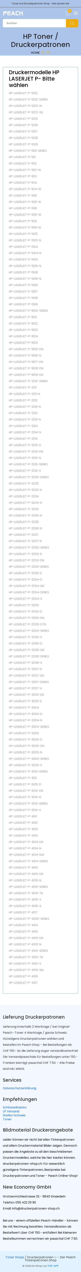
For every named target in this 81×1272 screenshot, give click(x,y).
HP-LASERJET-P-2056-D (25, 643)
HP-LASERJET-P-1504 (23, 246)
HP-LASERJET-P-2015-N (25, 458)
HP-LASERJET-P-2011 (23, 387)
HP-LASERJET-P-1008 (23, 137)
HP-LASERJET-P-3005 (24, 733)
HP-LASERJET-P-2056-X (25, 662)
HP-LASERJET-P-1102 (23, 163)
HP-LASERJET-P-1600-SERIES (28, 310)
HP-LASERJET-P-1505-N (25, 266)
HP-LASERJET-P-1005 (23, 118)
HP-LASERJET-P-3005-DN (26, 746)
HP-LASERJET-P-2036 (24, 522)
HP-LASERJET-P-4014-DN (26, 842)
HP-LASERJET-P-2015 (23, 438)
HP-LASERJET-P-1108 (23, 208)
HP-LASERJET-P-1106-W (25, 201)
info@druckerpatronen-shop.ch (35, 1208)
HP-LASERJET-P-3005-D (25, 739)
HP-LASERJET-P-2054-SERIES (29, 592)
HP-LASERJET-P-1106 (23, 195)
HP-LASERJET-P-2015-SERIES (28, 464)
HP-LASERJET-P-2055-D (25, 611)
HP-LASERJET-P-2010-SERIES (28, 381)
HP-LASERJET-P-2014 (23, 426)
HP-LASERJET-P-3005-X (25, 765)
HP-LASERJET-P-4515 (23, 931)
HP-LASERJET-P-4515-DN (26, 938)
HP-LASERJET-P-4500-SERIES (29, 918)
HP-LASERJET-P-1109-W (25, 227)
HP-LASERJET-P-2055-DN (26, 618)
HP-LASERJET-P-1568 (23, 298)
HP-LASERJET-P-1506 (23, 272)
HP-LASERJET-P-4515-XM (26, 970)
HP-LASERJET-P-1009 (23, 144)
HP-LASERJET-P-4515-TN (26, 957)
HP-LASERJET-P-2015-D (25, 445)
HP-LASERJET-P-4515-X (25, 963)
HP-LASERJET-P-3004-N (25, 720)
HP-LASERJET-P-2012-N (25, 406)
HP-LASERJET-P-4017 (23, 912)
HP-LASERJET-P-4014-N (25, 848)
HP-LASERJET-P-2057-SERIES (29, 682)
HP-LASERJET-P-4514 (23, 925)
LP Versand (11, 1111)
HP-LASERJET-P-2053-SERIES (29, 566)
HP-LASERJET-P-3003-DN (26, 694)
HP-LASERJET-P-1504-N (25, 253)
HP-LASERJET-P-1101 (22, 157)
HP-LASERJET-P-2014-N (25, 432)
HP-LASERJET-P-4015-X (25, 899)
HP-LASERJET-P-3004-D (25, 714)
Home (35, 52)
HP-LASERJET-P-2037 (23, 534)
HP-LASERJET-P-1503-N (25, 240)
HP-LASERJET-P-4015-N (25, 880)
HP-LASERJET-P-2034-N (25, 502)
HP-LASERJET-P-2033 (23, 483)
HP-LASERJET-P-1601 (23, 317)
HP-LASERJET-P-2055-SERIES (29, 630)
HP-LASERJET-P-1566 (23, 285)
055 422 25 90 (25, 1202)
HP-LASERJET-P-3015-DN (26, 790)
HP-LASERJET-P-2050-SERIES (29, 547)
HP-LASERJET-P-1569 (23, 304)
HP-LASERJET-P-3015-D (25, 784)
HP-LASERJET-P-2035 (24, 509)
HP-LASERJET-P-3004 (24, 707)
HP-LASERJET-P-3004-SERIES (29, 726)
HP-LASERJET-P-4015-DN (26, 874)
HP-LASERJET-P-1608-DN (26, 368)
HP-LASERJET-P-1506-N (25, 278)
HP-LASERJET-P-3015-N (25, 797)
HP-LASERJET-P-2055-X (25, 637)
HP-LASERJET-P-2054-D (25, 579)
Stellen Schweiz (14, 1115)
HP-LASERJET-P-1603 (23, 330)
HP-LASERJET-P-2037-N (25, 541)
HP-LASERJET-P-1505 (23, 259)
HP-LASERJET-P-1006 (23, 125)
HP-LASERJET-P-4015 (23, 867)
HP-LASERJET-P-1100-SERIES (28, 150)
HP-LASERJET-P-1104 (23, 182)
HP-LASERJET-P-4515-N (25, 944)
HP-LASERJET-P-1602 (23, 323)
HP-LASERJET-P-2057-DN (26, 675)
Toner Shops (14, 1257)
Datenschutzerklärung (19, 1088)
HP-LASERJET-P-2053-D (25, 554)
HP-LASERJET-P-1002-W (25, 105)
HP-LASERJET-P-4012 (23, 822)
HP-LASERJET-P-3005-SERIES (29, 758)
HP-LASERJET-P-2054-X (25, 598)
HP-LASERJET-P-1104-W (25, 189)
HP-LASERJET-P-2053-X (25, 573)
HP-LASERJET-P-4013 (23, 829)
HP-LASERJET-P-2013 (23, 413)
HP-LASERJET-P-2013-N (25, 419)
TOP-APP (53, 1266)
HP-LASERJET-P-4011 (23, 816)
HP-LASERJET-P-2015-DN (26, 451)
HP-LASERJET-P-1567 (23, 291)
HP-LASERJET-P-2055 (24, 605)
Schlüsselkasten (15, 1107)
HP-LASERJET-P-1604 (23, 336)
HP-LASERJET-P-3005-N (25, 752)
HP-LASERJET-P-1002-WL (26, 112)
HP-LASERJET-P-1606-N (25, 355)
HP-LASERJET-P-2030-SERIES (29, 477)
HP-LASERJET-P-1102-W (25, 169)
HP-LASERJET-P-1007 (23, 131)
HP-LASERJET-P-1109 (23, 221)
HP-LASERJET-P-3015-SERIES (28, 803)
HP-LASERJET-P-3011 (23, 778)
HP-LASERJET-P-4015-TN (26, 893)
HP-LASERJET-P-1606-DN (26, 349)
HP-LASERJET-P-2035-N (25, 515)
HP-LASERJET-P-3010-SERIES (28, 771)
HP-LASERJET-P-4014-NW (26, 854)
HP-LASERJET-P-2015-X (25, 470)
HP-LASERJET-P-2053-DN (26, 560)
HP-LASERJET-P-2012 (23, 400)
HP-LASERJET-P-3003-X (25, 701)
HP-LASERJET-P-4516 (23, 976)
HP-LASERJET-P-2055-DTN (27, 624)
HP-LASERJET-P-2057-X (25, 688)
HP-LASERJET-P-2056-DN (26, 650)
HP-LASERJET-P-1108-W (25, 214)
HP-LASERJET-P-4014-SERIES (28, 861)
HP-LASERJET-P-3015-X (25, 810)
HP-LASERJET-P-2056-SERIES (29, 656)
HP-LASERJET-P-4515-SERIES (28, 950)
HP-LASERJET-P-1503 (23, 233)
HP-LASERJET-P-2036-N (25, 528)
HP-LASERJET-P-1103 (23, 176)
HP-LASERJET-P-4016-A (25, 906)
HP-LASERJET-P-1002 (23, 93)
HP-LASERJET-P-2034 (24, 496)
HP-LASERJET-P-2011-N (24, 394)
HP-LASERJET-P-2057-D (25, 669)
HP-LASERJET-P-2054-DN (26, 586)
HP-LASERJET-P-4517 (23, 982)
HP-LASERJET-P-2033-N (25, 490)
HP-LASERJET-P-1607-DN (26, 362)
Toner (7, 1119)
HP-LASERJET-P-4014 (23, 835)
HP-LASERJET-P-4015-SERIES (28, 886)
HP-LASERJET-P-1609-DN (26, 374)
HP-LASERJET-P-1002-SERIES (28, 99)
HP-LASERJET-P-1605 (23, 342)
